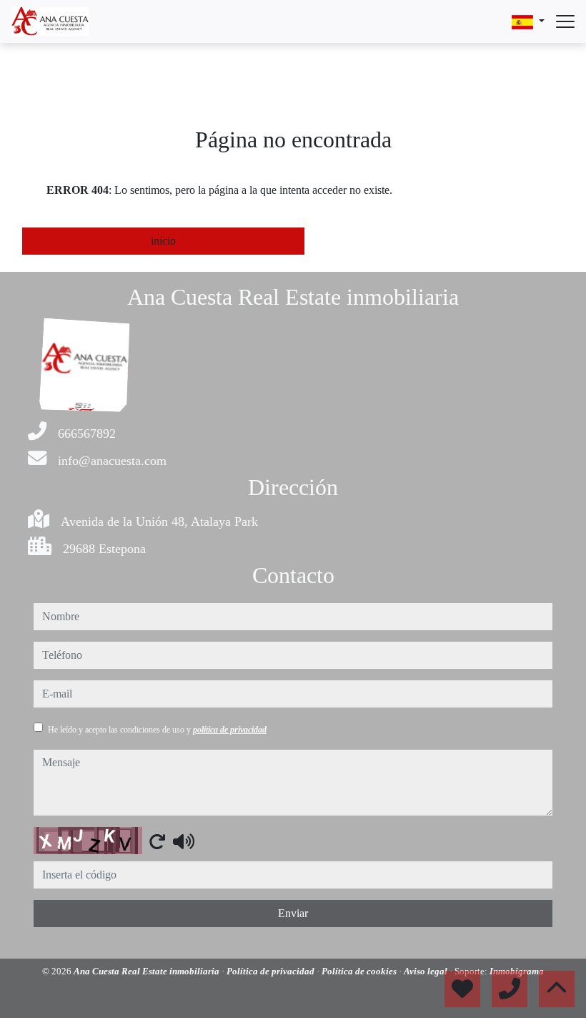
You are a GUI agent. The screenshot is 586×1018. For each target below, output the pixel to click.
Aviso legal (427, 971)
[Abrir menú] (565, 21)
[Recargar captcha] (157, 841)
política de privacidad (230, 730)
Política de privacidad (272, 971)
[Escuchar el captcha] (183, 841)
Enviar (293, 913)
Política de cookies (360, 971)
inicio (163, 241)
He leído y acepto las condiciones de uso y (157, 730)
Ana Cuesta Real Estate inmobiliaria (148, 971)
